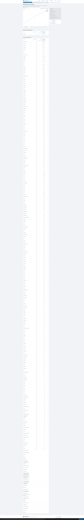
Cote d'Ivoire (24, 85)
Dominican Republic (25, 148)
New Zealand (24, 253)
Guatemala (24, 228)
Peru (23, 230)
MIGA (34, 516)
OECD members (25, 469)
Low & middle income (25, 506)
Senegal (24, 110)
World (24, 456)
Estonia (24, 345)
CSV (52, 21)
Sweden (24, 146)
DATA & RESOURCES (51, 0)
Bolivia (24, 255)
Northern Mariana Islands (26, 433)
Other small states (25, 467)
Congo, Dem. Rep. (25, 106)
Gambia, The (24, 305)
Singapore (24, 232)
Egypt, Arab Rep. (25, 131)
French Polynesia (25, 234)
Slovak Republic (25, 295)
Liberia (24, 408)
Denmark (24, 173)
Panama (24, 303)
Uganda (24, 66)
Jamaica (24, 190)
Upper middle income (25, 502)
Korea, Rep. (24, 47)
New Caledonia (25, 215)
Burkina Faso (24, 123)
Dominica (24, 423)
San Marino (24, 429)
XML (53, 21)
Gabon (24, 142)
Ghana (24, 274)
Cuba (23, 326)
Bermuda (24, 385)
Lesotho (24, 349)
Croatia (24, 316)
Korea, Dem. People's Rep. (26, 452)
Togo (23, 144)
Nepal (24, 169)
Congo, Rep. (24, 152)
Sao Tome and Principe (25, 406)
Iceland (24, 163)
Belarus (24, 272)
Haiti (23, 238)
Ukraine (24, 188)
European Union (25, 485)
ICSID (36, 516)
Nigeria (24, 60)
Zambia (24, 284)
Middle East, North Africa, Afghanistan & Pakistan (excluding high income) (26, 474)
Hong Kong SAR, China (25, 165)
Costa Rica (24, 83)
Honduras (24, 259)
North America (25, 471)
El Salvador (24, 343)
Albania (24, 186)
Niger (24, 127)
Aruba (24, 387)
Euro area (24, 487)
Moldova (24, 282)
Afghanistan (24, 209)
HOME (39, 0)
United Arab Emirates (25, 196)
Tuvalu (24, 448)
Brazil (24, 154)
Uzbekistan (24, 58)
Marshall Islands (25, 444)
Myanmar (24, 79)
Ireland (24, 240)
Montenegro (24, 402)
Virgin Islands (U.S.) (25, 410)
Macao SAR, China (25, 251)
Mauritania (24, 257)
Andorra (24, 412)
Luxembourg (24, 318)
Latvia (24, 337)
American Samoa (25, 435)
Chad (23, 125)
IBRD (30, 516)
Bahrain (24, 364)
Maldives (24, 293)
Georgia (24, 314)
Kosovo (24, 383)
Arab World (24, 500)
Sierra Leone (24, 320)
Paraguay (24, 56)
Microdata (55, 2)
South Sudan (24, 362)
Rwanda (24, 104)
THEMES (47, 0)
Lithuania (24, 322)
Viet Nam (24, 45)
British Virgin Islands (25, 450)
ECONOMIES (43, 0)
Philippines (24, 102)
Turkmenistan (24, 280)
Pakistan (24, 87)
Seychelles (24, 347)
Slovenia (24, 324)
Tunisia (24, 299)
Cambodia (24, 68)
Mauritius (24, 236)
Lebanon (24, 89)
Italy (23, 192)
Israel (24, 198)
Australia (24, 171)
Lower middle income (25, 508)
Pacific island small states (26, 465)
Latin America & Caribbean (26, 479)
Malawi (24, 133)
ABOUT (55, 0)
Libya (24, 301)
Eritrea (24, 339)
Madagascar (24, 100)
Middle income (25, 504)
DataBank (52, 2)
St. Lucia (24, 389)
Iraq (23, 64)
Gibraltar (24, 454)
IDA (32, 516)
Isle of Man (24, 404)
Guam (24, 391)
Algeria (24, 129)
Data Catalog (58, 2)
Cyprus (24, 341)
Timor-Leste (24, 425)
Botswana (24, 278)
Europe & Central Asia (25, 489)
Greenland (24, 358)
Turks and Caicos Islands (26, 427)
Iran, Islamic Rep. (25, 41)
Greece (24, 276)
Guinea (24, 77)
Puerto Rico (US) (25, 297)
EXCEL (55, 21)
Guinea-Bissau (25, 207)
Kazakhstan (24, 108)
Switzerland (24, 219)
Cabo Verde (24, 261)
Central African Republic (26, 217)
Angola (24, 112)
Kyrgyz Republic (25, 211)
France (24, 175)
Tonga (24, 431)
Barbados (24, 366)
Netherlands (24, 213)
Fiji (23, 370)
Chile (23, 62)
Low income (24, 510)
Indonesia (24, 43)
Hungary (24, 81)
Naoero (24, 446)
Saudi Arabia (24, 150)
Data (29, 0)
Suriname (24, 360)
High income (24, 512)
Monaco (24, 381)
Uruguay (24, 194)
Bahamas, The (24, 368)
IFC (33, 516)
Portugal (24, 263)
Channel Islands (25, 379)
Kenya (24, 121)
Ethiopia (24, 167)
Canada (24, 177)
